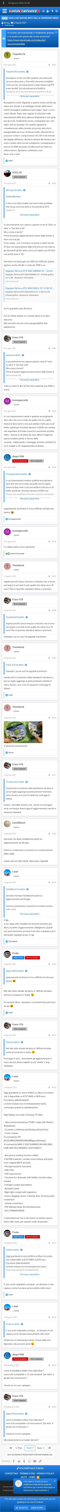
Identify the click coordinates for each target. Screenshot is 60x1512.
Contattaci (11, 1473)
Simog (7, 23)
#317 (54, 1243)
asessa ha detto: (13, 355)
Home (32, 1477)
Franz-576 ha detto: (15, 665)
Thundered (18, 565)
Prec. (20, 1448)
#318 (54, 1317)
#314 (54, 964)
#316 (54, 1087)
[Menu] (4, 11)
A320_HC (17, 172)
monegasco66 (20, 400)
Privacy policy (45, 1473)
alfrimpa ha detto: (14, 190)
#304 (54, 411)
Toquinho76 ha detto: (15, 72)
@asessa (16, 196)
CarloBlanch (18, 822)
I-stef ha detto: (12, 1250)
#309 (54, 658)
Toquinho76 (18, 54)
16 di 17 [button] (29, 1448)
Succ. (40, 1448)
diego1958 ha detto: (15, 971)
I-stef (15, 871)
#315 (54, 1035)
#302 (54, 183)
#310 (54, 718)
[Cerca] (57, 11)
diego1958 (18, 456)
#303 (54, 348)
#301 (54, 65)
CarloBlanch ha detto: (15, 889)
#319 (54, 1365)
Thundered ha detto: (15, 617)
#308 (54, 610)
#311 (54, 775)
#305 (54, 467)
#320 (54, 1407)
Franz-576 (17, 337)
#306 (54, 541)
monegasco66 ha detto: (17, 474)
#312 (54, 834)
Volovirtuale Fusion (31, 1468)
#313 (54, 882)
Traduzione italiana (12, 1490)
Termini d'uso (27, 1473)
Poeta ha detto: (13, 1042)
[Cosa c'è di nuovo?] (52, 11)
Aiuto (24, 1477)
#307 (54, 576)
